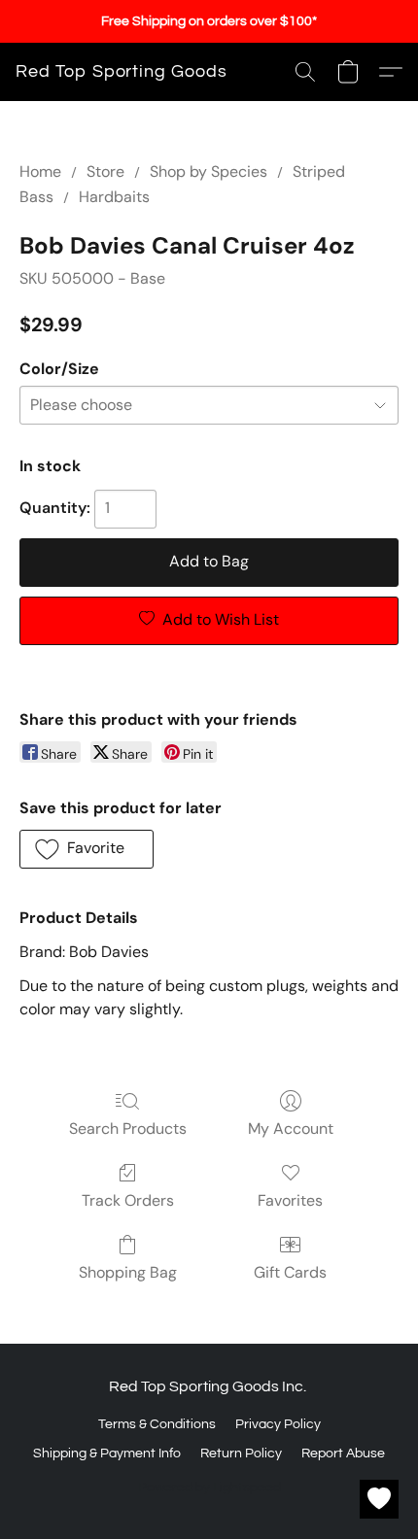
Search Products (128, 1128)
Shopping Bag (128, 1272)
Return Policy (241, 1453)
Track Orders (128, 1200)
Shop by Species (208, 171)
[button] (121, 72)
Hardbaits (114, 197)
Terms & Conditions (157, 1424)
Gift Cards (290, 1272)
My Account (290, 1128)
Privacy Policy (278, 1424)
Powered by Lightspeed (209, 1487)
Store (105, 171)
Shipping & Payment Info (107, 1453)
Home (40, 171)
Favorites (290, 1200)
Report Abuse (343, 1453)
